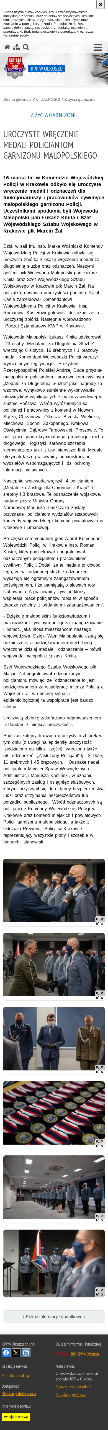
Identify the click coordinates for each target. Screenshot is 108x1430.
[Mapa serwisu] (16, 46)
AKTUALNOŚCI (46, 99)
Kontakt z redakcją (15, 1375)
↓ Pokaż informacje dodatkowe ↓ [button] (54, 1316)
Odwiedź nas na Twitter (16, 1352)
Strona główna (16, 99)
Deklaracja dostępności (19, 1393)
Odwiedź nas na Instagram (26, 1352)
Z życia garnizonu (80, 99)
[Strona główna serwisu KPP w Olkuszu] (7, 46)
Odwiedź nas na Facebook (6, 1352)
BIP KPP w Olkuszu (85, 1354)
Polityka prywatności (71, 1394)
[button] (98, 47)
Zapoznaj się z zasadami (73, 1386)
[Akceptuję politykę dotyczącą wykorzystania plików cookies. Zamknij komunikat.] (100, 4)
